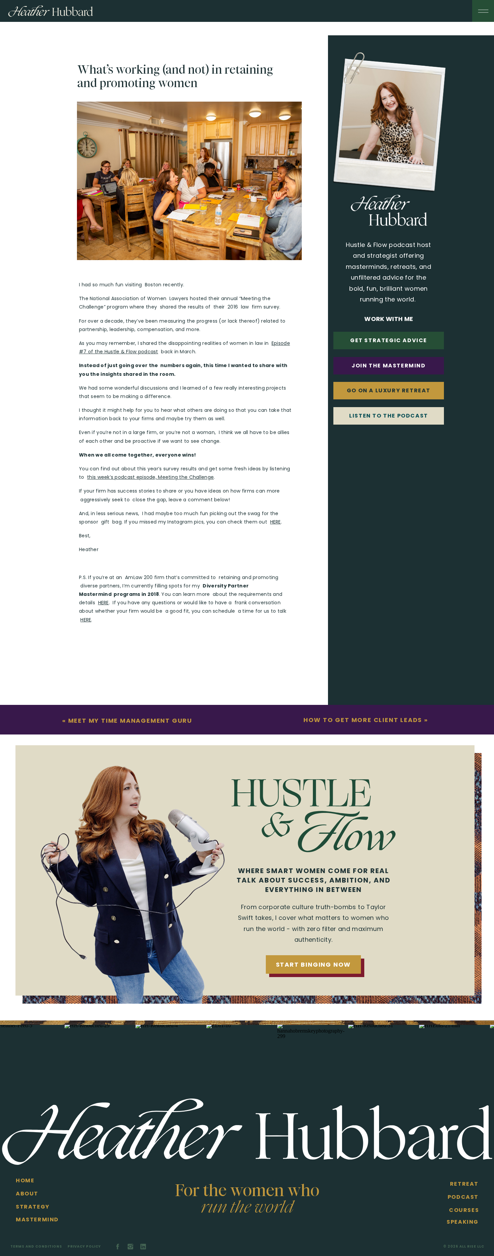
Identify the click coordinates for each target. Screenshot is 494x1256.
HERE (275, 521)
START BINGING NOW (313, 964)
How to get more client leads (362, 720)
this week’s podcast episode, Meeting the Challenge (150, 477)
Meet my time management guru (130, 720)
